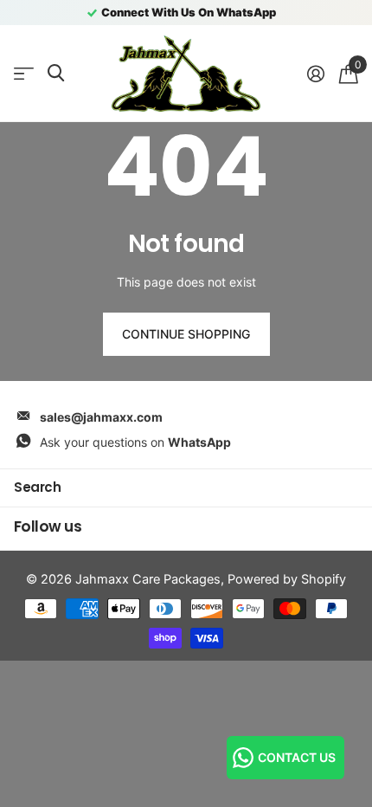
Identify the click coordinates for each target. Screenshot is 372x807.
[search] (56, 73)
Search (37, 487)
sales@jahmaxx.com (101, 417)
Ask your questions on (135, 442)
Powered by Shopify (287, 579)
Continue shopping (186, 333)
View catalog (24, 74)
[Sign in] (315, 73)
